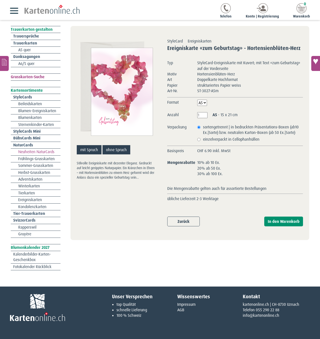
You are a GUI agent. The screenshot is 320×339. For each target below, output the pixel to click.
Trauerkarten (25, 43)
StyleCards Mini (26, 131)
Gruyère (24, 234)
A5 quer (24, 49)
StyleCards (22, 97)
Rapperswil (27, 227)
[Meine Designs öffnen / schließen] (4, 63)
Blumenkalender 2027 (30, 247)
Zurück (184, 221)
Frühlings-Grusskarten (36, 158)
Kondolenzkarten (32, 206)
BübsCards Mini (26, 138)
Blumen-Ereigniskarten (37, 110)
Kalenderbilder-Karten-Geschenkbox (32, 257)
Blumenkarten (30, 117)
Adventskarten (30, 179)
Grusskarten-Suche (27, 76)
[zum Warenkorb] (301, 11)
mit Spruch (89, 149)
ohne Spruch (116, 149)
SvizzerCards (24, 220)
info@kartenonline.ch (261, 315)
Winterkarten (29, 186)
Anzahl (173, 114)
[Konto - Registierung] (262, 11)
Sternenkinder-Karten (36, 124)
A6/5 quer (26, 63)
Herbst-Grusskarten (34, 172)
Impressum (186, 304)
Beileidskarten (30, 103)
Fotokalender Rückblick (32, 266)
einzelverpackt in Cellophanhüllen (231, 139)
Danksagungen (26, 56)
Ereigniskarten (30, 199)
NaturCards (23, 145)
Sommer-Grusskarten (35, 165)
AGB (180, 310)
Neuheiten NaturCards (36, 151)
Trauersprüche (26, 36)
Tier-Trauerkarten (29, 213)
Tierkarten (26, 193)
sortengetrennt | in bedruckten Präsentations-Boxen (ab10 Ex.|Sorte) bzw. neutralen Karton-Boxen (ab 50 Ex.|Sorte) (251, 129)
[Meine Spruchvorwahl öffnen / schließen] (315, 63)
